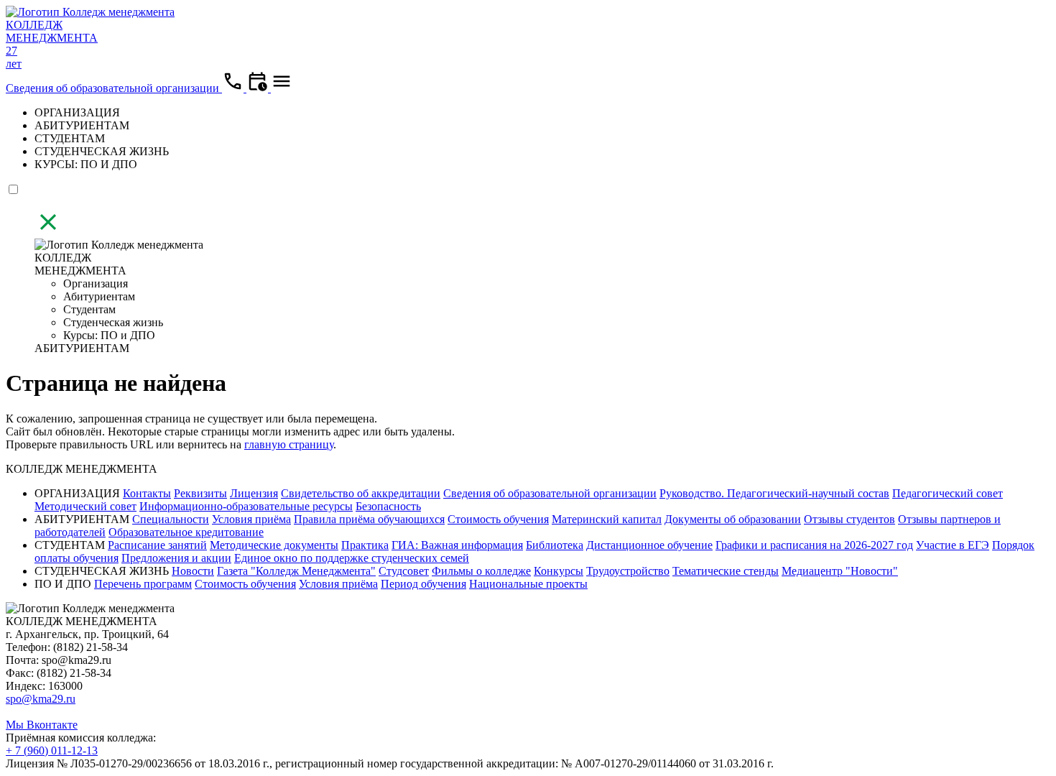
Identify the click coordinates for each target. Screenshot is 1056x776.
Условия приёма (251, 519)
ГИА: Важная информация (457, 545)
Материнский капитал (607, 519)
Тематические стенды (725, 571)
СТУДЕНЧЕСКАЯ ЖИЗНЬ (101, 151)
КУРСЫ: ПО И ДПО (85, 164)
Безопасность (388, 506)
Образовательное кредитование (186, 532)
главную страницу (288, 444)
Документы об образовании (732, 519)
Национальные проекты (528, 584)
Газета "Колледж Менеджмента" (296, 571)
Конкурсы (558, 571)
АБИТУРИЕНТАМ (81, 125)
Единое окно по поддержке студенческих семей (351, 558)
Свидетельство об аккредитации (360, 493)
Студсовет (404, 571)
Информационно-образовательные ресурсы (246, 506)
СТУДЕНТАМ (69, 138)
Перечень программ (143, 584)
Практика (365, 545)
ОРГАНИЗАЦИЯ (77, 112)
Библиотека (554, 545)
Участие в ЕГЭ (952, 545)
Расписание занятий (157, 545)
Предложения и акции (176, 558)
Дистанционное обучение (649, 545)
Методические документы (274, 545)
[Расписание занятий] (258, 88)
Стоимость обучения (498, 519)
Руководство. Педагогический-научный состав (774, 493)
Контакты (147, 493)
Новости (193, 571)
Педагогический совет (947, 493)
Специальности (170, 519)
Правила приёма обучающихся (369, 519)
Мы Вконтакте (42, 725)
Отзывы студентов (849, 519)
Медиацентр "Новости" (840, 571)
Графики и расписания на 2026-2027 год (814, 545)
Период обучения (423, 584)
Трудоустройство (628, 571)
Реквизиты (200, 493)
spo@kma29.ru (40, 699)
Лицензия (254, 493)
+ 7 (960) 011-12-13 (52, 750)
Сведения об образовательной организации (114, 88)
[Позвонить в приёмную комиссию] (234, 88)
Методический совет (85, 506)
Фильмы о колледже (481, 571)
